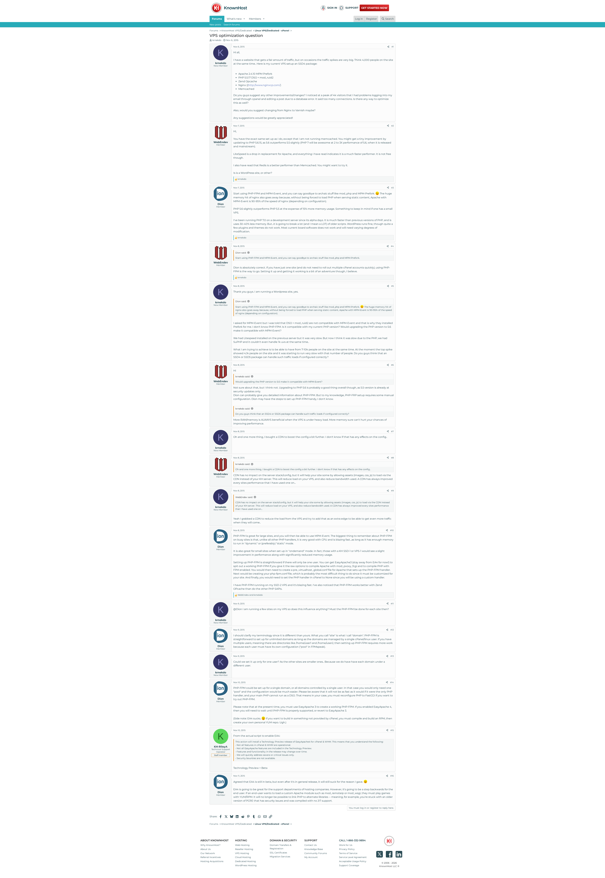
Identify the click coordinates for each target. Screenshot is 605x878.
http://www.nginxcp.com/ (264, 85)
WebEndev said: (244, 497)
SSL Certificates (278, 852)
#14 (392, 682)
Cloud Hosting (243, 857)
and (250, 595)
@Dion (237, 609)
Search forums (232, 24)
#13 (392, 656)
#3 (392, 187)
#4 (392, 246)
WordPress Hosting (246, 865)
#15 (392, 730)
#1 (393, 46)
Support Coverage (349, 865)
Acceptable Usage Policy (352, 861)
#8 (392, 457)
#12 (392, 629)
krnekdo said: (242, 376)
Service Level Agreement (353, 857)
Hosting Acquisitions (211, 861)
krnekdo (216, 40)
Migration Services (280, 856)
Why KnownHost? (210, 845)
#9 (392, 490)
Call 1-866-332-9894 (352, 840)
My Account (311, 857)
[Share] (388, 47)
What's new (234, 18)
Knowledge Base (313, 849)
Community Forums (315, 853)
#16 (392, 775)
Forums (217, 18)
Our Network (207, 853)
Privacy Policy (347, 849)
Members (255, 18)
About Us (205, 849)
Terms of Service (348, 853)
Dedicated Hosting (245, 861)
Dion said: (240, 252)
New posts (215, 24)
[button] (244, 19)
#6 (392, 365)
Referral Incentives (210, 857)
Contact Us (310, 845)
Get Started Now (374, 7)
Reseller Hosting (244, 849)
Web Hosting (242, 845)
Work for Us (345, 845)
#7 (392, 431)
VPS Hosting (242, 853)
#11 (392, 603)
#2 (392, 125)
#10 (392, 530)
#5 (392, 286)
